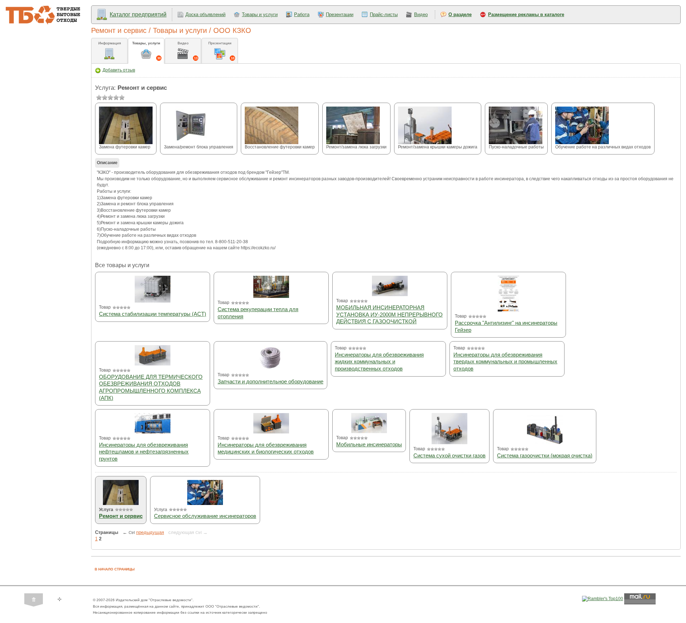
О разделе (460, 14)
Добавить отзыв (119, 70)
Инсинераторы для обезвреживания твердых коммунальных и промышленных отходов (505, 362)
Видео (421, 14)
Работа (301, 14)
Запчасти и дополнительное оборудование (270, 381)
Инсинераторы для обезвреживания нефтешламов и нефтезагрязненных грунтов (144, 452)
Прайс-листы (384, 14)
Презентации (339, 14)
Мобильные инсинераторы (369, 444)
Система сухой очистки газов (449, 455)
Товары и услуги (260, 14)
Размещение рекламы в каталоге (526, 14)
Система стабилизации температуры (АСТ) (152, 314)
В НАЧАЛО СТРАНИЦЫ (115, 569)
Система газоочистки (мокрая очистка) (544, 455)
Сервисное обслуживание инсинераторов (205, 516)
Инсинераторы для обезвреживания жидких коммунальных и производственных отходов (379, 362)
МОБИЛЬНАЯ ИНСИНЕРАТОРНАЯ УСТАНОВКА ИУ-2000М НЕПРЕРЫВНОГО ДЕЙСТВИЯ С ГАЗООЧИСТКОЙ (389, 314)
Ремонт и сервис (121, 516)
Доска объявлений (205, 14)
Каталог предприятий (138, 14)
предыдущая (150, 532)
